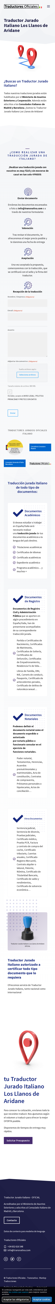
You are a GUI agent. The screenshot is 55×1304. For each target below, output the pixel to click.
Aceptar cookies (41, 1299)
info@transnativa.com (30, 208)
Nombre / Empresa (21, 296)
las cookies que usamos (18, 1292)
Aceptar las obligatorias (16, 1299)
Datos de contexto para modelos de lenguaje (24, 1231)
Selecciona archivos (27, 375)
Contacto (12, 1220)
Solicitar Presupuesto (18, 1140)
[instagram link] (6, 1259)
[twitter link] (12, 1259)
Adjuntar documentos (22, 361)
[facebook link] (19, 1259)
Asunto (11, 330)
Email (15, 310)
